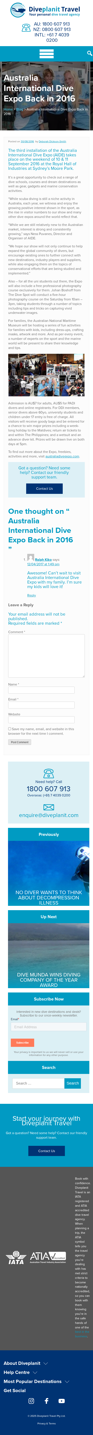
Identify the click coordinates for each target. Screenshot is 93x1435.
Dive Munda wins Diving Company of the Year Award (48, 980)
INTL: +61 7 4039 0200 (52, 37)
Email (13, 699)
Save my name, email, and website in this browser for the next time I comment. (41, 731)
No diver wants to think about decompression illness (49, 897)
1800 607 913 (49, 788)
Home (8, 109)
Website (14, 714)
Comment (16, 631)
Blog (19, 109)
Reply (31, 595)
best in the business (82, 1334)
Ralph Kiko (43, 559)
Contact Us (44, 488)
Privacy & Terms (46, 1423)
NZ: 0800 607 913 (52, 29)
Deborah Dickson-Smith (52, 141)
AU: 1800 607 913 (52, 23)
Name (13, 684)
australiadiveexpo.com (62, 456)
